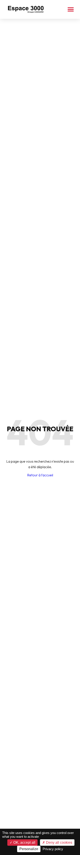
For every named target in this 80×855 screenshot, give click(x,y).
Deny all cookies (58, 842)
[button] (71, 9)
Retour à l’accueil (40, 475)
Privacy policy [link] (53, 849)
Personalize (28, 849)
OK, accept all (23, 842)
